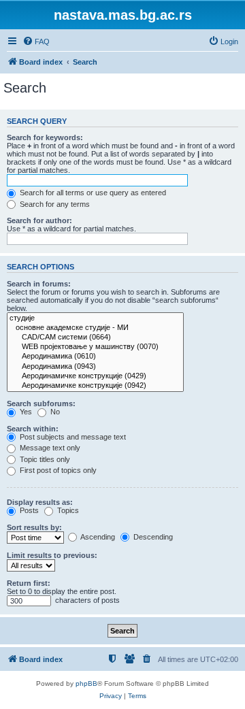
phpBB (86, 683)
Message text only (49, 448)
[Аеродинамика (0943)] (95, 367)
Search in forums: (39, 284)
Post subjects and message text (72, 437)
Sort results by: (34, 527)
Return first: (28, 583)
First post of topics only (57, 470)
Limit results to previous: (52, 555)
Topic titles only (44, 459)
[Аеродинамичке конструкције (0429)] (95, 376)
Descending (152, 537)
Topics (67, 510)
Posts (28, 510)
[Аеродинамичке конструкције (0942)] (95, 386)
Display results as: (40, 502)
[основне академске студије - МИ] (95, 328)
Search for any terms (54, 204)
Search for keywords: (45, 137)
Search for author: (39, 220)
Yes (25, 412)
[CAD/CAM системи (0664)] (95, 337)
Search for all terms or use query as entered (92, 192)
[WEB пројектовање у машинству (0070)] (95, 347)
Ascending (97, 537)
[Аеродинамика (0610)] (95, 356)
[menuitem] (36, 41)
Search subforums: (41, 403)
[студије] (95, 318)
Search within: (33, 429)
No (54, 412)
